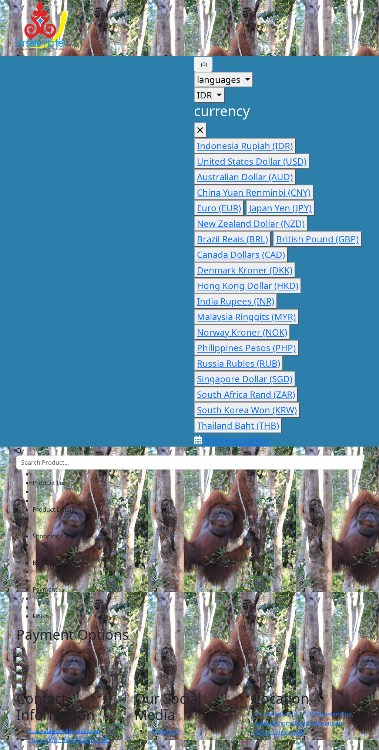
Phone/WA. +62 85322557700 (68, 740)
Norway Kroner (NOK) (242, 332)
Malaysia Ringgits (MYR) (246, 316)
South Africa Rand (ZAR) (246, 394)
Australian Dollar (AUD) (245, 177)
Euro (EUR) (219, 208)
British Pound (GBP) (317, 239)
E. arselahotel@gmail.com (64, 731)
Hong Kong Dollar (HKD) (247, 285)
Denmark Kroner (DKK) (244, 270)
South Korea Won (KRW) (247, 410)
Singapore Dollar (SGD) (244, 379)
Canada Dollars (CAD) (241, 254)
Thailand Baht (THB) (238, 425)
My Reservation (236, 440)
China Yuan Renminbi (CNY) (254, 192)
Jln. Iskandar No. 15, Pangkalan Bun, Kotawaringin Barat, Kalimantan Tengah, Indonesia (303, 723)
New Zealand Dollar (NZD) (251, 223)
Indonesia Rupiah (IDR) (245, 145)
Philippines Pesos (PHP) (246, 348)
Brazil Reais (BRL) (232, 239)
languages (220, 79)
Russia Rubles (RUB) (238, 363)
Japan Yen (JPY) (280, 208)
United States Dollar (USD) (251, 161)
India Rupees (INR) (235, 301)
